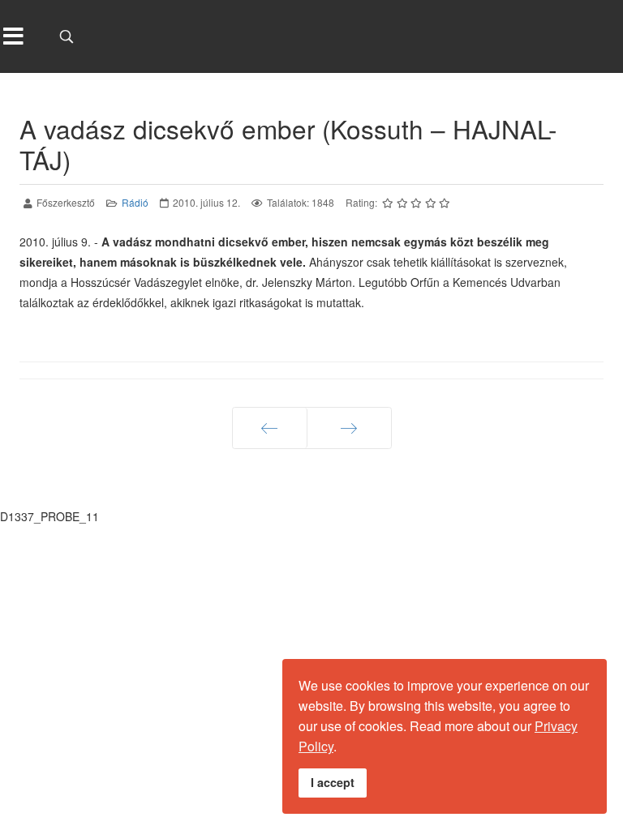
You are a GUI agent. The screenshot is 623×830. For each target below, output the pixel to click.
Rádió (135, 202)
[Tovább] (349, 428)
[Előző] (270, 428)
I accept (332, 782)
